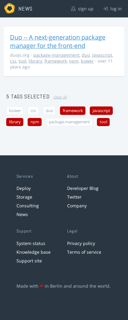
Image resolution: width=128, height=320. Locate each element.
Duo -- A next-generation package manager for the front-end (57, 41)
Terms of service (84, 252)
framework (55, 61)
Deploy (23, 188)
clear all (60, 97)
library (35, 61)
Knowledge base (33, 252)
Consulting (27, 206)
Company (77, 206)
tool (22, 61)
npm (74, 61)
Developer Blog (82, 188)
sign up (85, 9)
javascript (102, 55)
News (22, 214)
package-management (56, 55)
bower (87, 61)
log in (115, 9)
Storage (24, 197)
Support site (29, 261)
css (13, 61)
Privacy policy (81, 243)
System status (30, 243)
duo (86, 55)
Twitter (74, 197)
